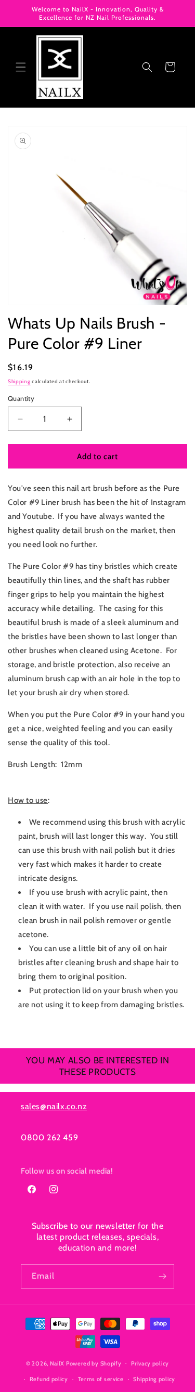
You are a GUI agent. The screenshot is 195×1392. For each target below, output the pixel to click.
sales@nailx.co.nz (54, 1106)
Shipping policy (154, 1379)
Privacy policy (150, 1363)
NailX (57, 1363)
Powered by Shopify (94, 1363)
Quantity (21, 398)
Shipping (19, 381)
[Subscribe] (162, 1276)
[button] (20, 67)
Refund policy (49, 1379)
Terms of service (101, 1379)
